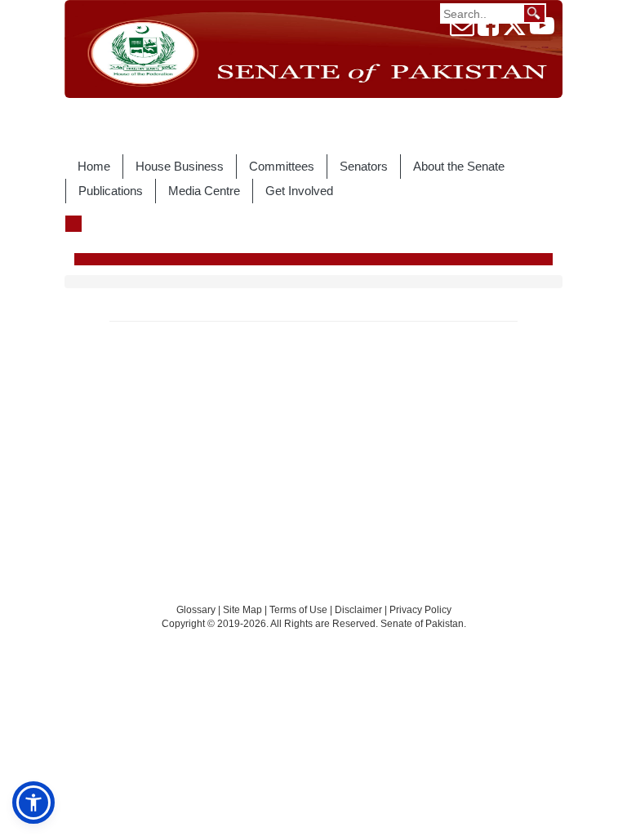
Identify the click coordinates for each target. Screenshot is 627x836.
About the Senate (459, 166)
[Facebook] (488, 30)
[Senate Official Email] (462, 30)
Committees (281, 166)
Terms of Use (299, 610)
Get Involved (299, 191)
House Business (180, 166)
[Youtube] (542, 30)
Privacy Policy (420, 610)
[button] (33, 802)
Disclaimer (360, 610)
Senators (364, 166)
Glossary (196, 610)
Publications (110, 191)
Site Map (242, 610)
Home (94, 166)
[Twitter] (514, 30)
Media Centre (204, 191)
